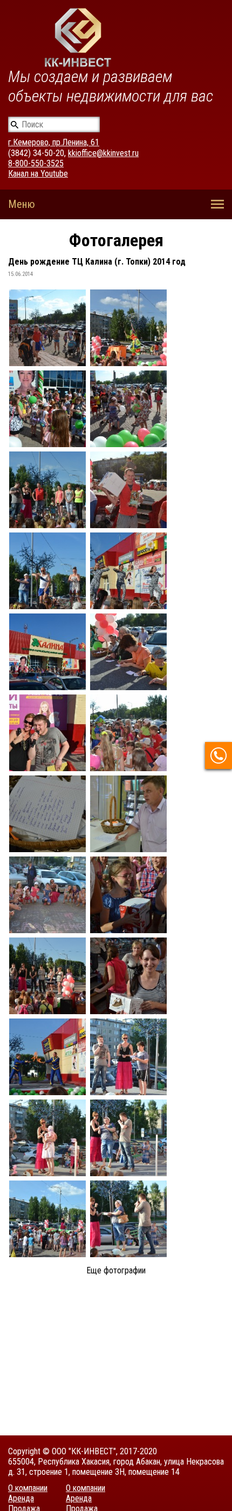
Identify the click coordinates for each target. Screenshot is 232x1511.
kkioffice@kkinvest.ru (103, 153)
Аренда (21, 1498)
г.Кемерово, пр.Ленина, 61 (53, 142)
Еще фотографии (116, 1270)
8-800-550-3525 (36, 163)
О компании (27, 1488)
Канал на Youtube (38, 173)
